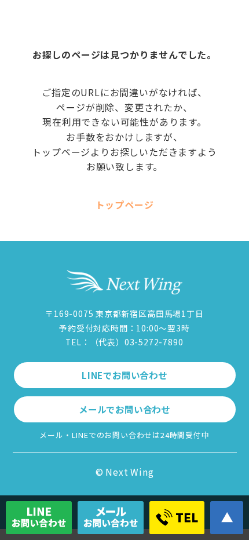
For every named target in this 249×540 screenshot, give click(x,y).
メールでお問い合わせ (124, 409)
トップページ (125, 204)
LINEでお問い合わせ (124, 374)
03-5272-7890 (154, 342)
